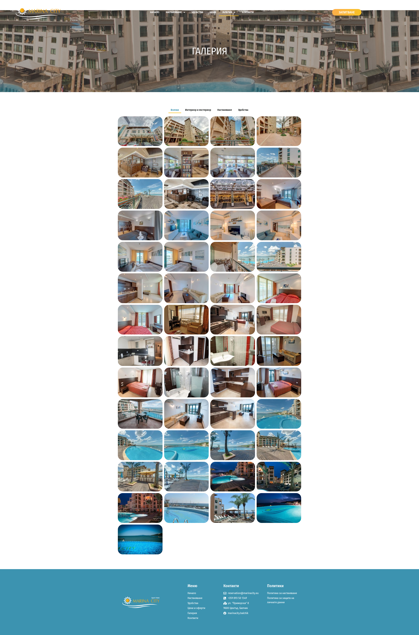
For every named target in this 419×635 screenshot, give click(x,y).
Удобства (197, 12)
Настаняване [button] (224, 109)
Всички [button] (175, 109)
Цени (213, 12)
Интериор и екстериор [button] (198, 109)
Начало (154, 12)
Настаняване (174, 12)
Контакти (248, 12)
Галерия (227, 12)
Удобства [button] (243, 109)
